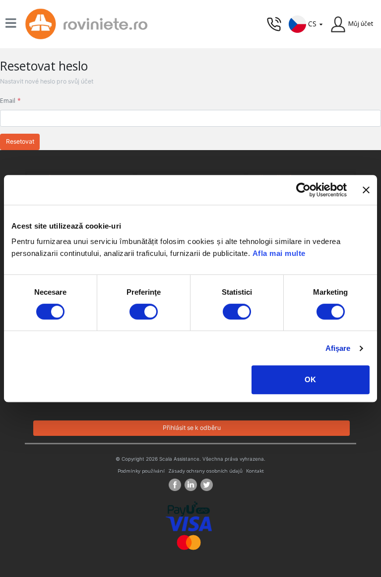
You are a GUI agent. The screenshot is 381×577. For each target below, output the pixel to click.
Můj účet (360, 23)
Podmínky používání (141, 470)
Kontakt (255, 470)
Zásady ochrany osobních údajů (205, 470)
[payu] (189, 508)
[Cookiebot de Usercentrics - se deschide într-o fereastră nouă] (303, 189)
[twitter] (206, 485)
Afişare (338, 348)
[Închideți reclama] (366, 189)
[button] (306, 23)
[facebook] (177, 485)
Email (7, 100)
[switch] (143, 312)
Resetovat (20, 141)
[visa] (189, 523)
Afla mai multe (279, 253)
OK (310, 379)
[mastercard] (189, 541)
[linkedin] (192, 485)
